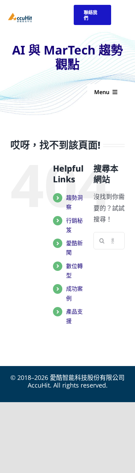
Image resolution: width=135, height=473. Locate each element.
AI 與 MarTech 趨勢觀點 (67, 57)
